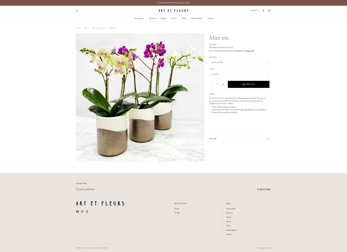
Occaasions (230, 209)
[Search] (77, 11)
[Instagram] (82, 211)
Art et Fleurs (86, 248)
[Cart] (269, 11)
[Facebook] (77, 211)
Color (211, 69)
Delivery (213, 139)
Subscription (231, 230)
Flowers (229, 213)
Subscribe (264, 189)
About (228, 235)
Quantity (213, 57)
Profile (177, 213)
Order (176, 209)
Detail (212, 94)
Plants (86, 28)
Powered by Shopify (100, 248)
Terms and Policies (264, 248)
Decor (228, 222)
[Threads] (87, 211)
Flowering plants (99, 28)
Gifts (228, 226)
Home (78, 28)
